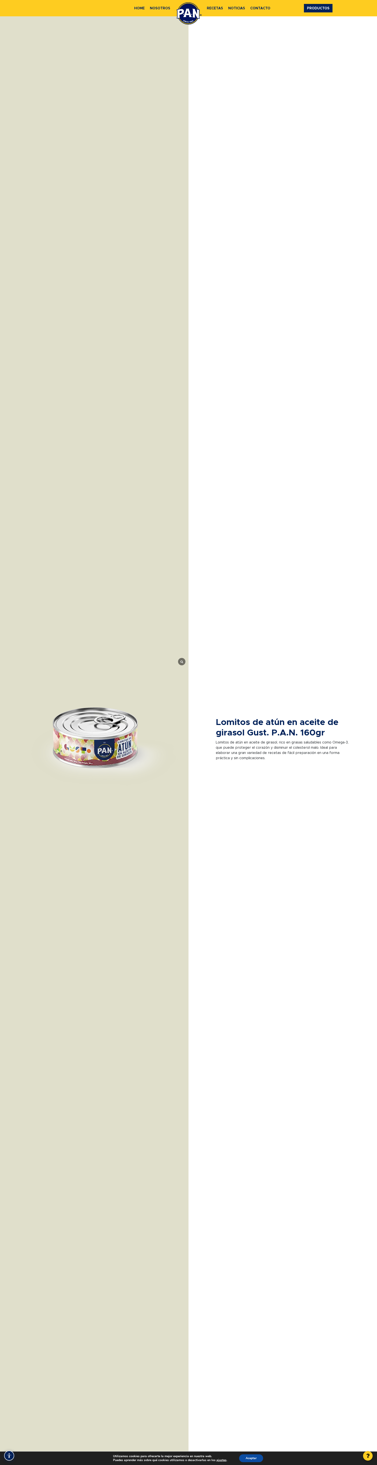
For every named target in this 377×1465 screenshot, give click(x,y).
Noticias (236, 8)
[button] (368, 1456)
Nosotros (160, 8)
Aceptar (251, 1458)
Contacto (260, 8)
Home (139, 8)
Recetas (215, 8)
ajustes (221, 1460)
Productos (318, 8)
